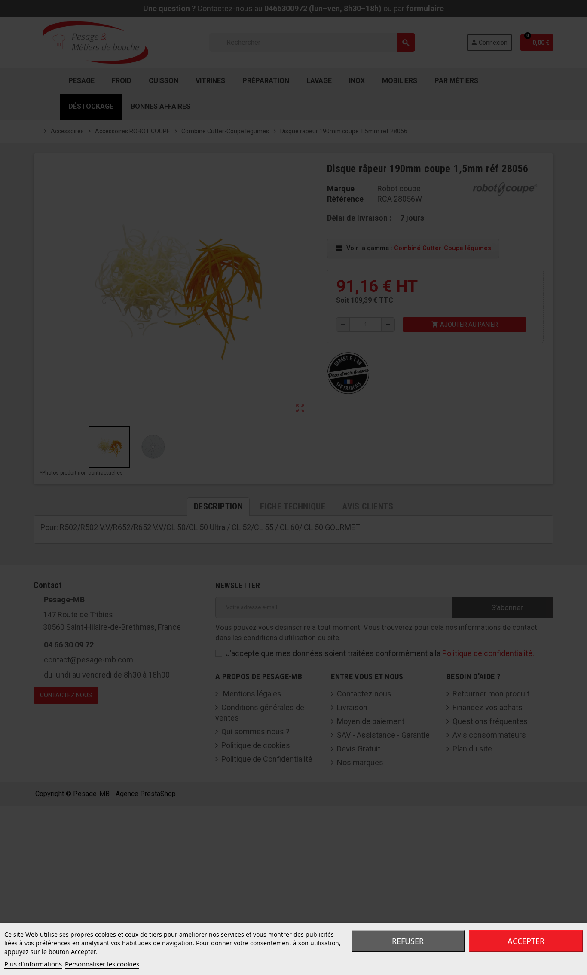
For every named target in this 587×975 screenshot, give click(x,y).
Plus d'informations (33, 964)
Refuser (408, 941)
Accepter (526, 941)
